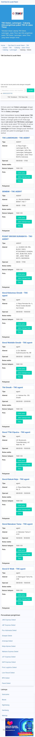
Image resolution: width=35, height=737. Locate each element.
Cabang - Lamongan (10, 50)
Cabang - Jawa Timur (22, 48)
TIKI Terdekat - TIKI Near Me (18, 97)
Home (3, 45)
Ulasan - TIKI (7, 48)
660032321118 (7, 93)
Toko (19, 181)
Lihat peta (21, 173)
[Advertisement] (17, 70)
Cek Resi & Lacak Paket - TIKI (18, 45)
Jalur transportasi (24, 177)
